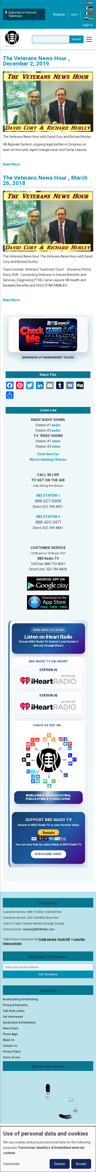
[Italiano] (87, 13)
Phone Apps (10, 1034)
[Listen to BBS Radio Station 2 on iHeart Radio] (48, 705)
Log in (74, 14)
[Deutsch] (91, 8)
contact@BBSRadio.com (38, 929)
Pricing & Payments (15, 1005)
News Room (10, 1028)
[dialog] (48, 1149)
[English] (87, 2)
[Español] (91, 18)
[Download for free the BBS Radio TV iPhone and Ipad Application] (48, 602)
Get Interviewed (13, 1016)
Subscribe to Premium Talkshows (22, 14)
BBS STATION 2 (48, 516)
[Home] (12, 39)
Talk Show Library (14, 1011)
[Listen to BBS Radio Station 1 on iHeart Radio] (48, 679)
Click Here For (48, 454)
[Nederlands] (91, 2)
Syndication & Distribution (19, 1022)
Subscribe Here (48, 854)
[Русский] (87, 18)
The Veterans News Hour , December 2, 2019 (36, 61)
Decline (59, 1164)
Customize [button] (11, 1164)
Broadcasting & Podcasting (20, 999)
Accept (81, 1164)
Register (59, 14)
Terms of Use (11, 1057)
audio (56, 425)
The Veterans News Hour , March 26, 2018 (45, 180)
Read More (11, 164)
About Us (8, 1040)
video (56, 441)
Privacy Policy (12, 1051)
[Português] (91, 13)
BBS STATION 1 (48, 495)
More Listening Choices (48, 459)
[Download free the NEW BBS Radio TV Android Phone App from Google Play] (48, 583)
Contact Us (10, 1045)
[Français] (87, 8)
